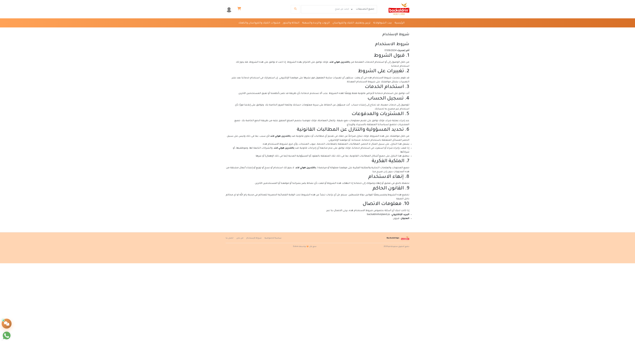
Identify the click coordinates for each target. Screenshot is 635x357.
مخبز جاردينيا (257, 29)
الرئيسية (400, 23)
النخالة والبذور (291, 23)
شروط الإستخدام (254, 238)
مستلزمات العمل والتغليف (319, 29)
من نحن (239, 238)
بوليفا (297, 29)
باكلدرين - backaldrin (279, 29)
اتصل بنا (229, 238)
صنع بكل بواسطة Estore (305, 247)
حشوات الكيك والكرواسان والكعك (259, 23)
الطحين (361, 29)
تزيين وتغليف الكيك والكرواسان (352, 23)
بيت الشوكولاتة (382, 23)
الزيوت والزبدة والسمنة (316, 23)
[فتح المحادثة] (7, 324)
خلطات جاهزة (347, 29)
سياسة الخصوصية (273, 238)
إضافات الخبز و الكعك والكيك (387, 29)
